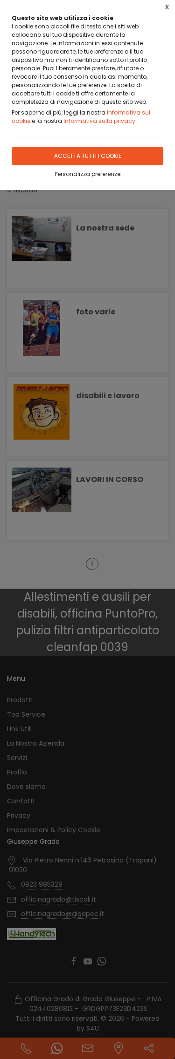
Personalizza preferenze (87, 174)
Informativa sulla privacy (99, 121)
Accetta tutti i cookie (87, 156)
